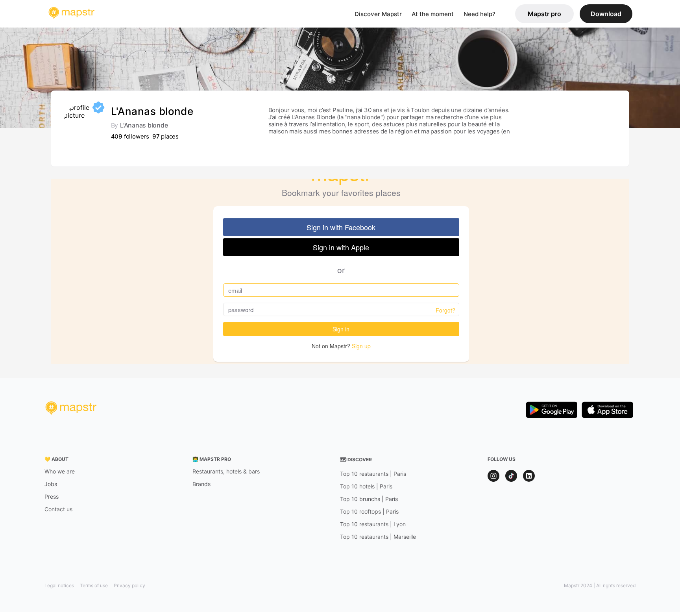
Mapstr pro (544, 14)
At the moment (433, 14)
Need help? (479, 14)
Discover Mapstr (378, 14)
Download (606, 14)
